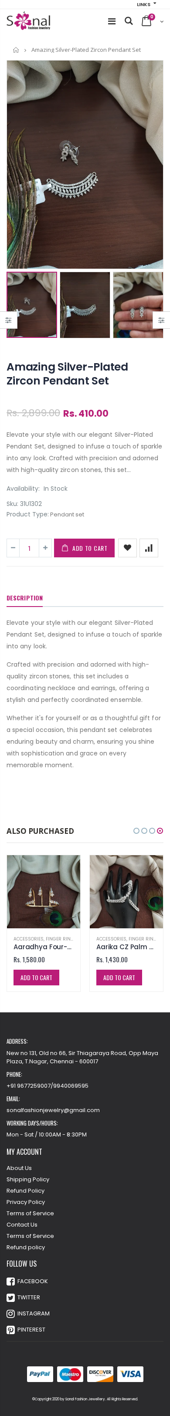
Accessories (29, 939)
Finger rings (61, 939)
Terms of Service (30, 1213)
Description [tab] (25, 597)
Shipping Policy (28, 1179)
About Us (19, 1168)
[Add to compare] (148, 548)
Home (16, 50)
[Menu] (112, 21)
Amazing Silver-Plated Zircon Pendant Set (67, 373)
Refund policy (26, 1247)
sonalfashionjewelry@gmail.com (53, 1110)
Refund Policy (25, 1191)
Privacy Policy (26, 1202)
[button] (136, 831)
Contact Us (22, 1224)
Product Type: (28, 514)
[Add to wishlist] (127, 548)
